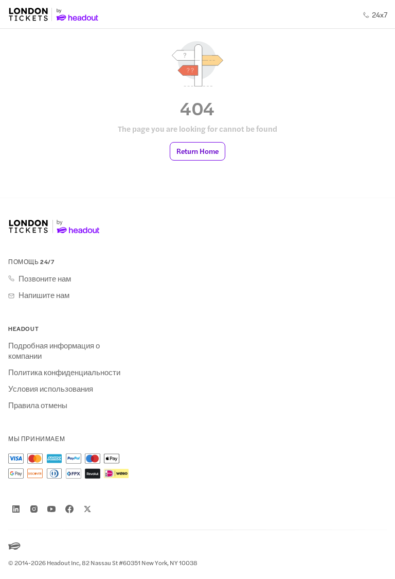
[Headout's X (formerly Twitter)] (87, 509)
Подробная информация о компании (54, 350)
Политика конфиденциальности (64, 372)
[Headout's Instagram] (34, 509)
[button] (197, 151)
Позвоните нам (45, 278)
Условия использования (50, 388)
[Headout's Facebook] (69, 509)
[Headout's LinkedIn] (16, 509)
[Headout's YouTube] (51, 509)
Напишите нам (44, 295)
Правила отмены (37, 405)
